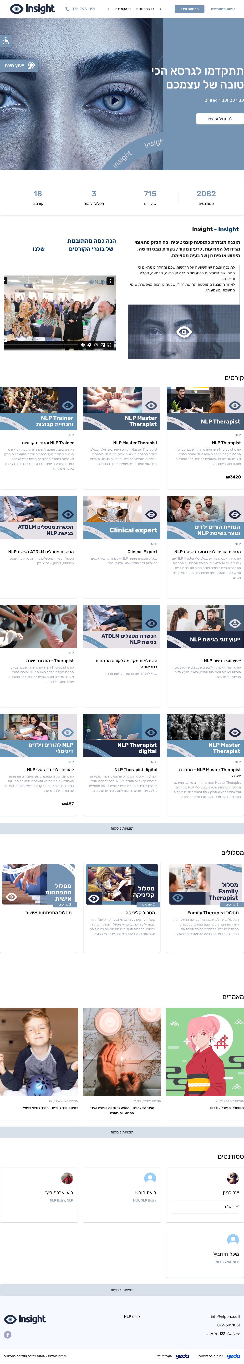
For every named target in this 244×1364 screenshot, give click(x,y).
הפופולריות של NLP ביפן (227, 1108)
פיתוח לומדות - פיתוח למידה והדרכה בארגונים (35, 1356)
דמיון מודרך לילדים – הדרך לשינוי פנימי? (50, 1108)
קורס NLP (132, 1316)
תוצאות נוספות (122, 828)
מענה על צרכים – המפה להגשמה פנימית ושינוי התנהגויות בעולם (122, 1110)
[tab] (123, 9)
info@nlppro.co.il (225, 1317)
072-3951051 (228, 1325)
